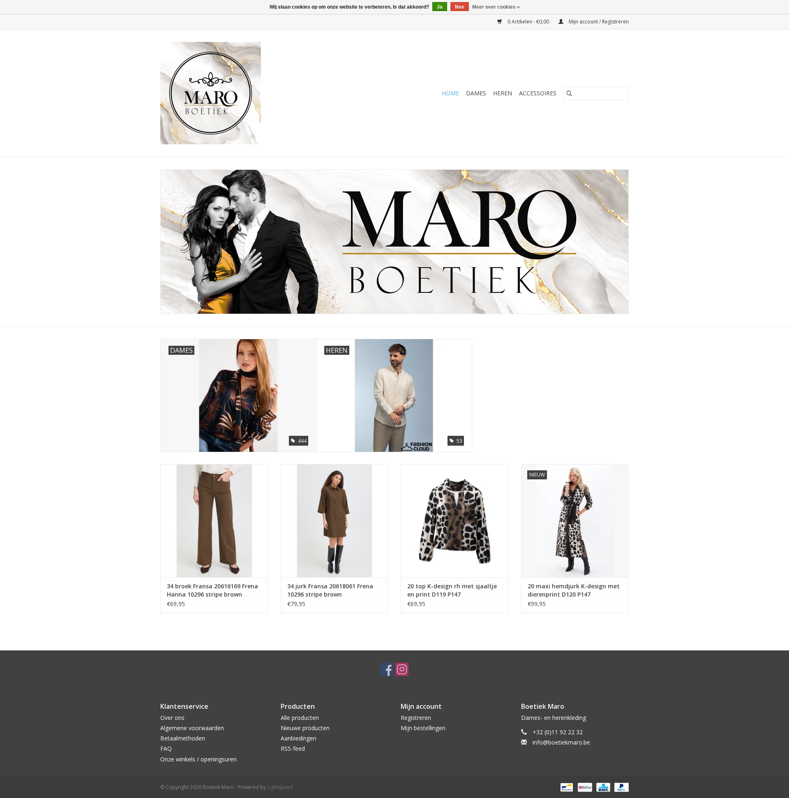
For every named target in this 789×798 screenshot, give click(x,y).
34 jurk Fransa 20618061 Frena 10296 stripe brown (330, 590)
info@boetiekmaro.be (561, 742)
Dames (476, 93)
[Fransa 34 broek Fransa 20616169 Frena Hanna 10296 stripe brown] (214, 520)
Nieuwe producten (305, 728)
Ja (440, 7)
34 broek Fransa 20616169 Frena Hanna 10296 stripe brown (212, 590)
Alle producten (300, 718)
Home (450, 93)
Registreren (416, 718)
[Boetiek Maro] (241, 93)
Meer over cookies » (496, 7)
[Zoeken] (569, 93)
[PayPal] (620, 786)
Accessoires (537, 93)
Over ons (172, 718)
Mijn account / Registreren (598, 21)
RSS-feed (293, 748)
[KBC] (602, 786)
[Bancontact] (566, 786)
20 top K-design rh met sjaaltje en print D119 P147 (452, 590)
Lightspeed (280, 787)
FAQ (166, 748)
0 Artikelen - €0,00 (528, 21)
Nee (459, 7)
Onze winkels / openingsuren (198, 759)
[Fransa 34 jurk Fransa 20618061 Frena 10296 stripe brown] (335, 520)
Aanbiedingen (298, 738)
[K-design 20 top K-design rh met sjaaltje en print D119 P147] (455, 520)
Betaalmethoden (182, 738)
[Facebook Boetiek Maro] (387, 669)
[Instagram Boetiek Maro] (401, 669)
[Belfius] (584, 786)
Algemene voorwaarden (192, 728)
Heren (502, 93)
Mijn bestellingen (423, 728)
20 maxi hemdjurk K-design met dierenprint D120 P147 (574, 590)
